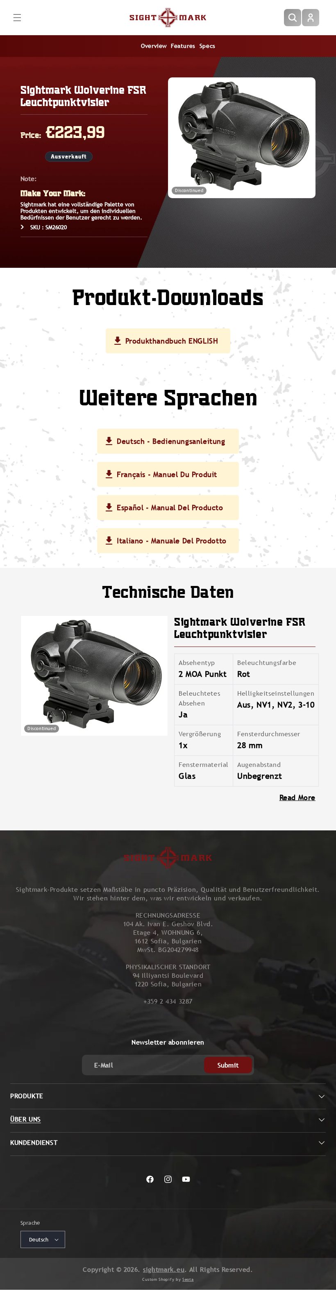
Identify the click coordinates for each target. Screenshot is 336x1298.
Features (183, 46)
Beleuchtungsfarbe (266, 663)
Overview (154, 46)
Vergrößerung (200, 734)
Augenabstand (259, 765)
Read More (297, 797)
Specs (208, 46)
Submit (228, 1065)
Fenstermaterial (204, 765)
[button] (17, 18)
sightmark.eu (163, 1269)
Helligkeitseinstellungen (275, 693)
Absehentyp (197, 663)
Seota (188, 1279)
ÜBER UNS (25, 1119)
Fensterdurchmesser (268, 734)
